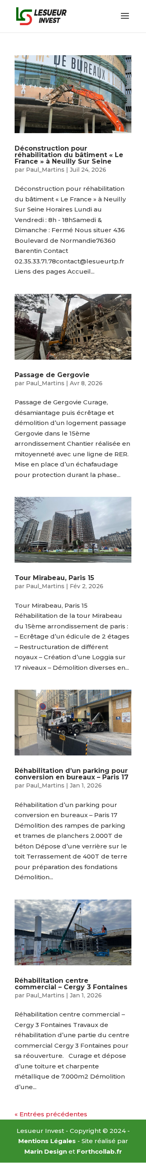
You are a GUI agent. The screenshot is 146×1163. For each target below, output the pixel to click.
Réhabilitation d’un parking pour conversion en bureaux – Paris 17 (72, 774)
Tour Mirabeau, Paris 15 (54, 578)
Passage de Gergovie (52, 375)
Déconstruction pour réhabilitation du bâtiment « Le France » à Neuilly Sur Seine (69, 155)
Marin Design (45, 1151)
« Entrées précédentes (51, 1114)
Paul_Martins (45, 169)
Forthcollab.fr (99, 1151)
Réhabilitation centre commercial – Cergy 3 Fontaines (71, 984)
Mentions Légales (47, 1141)
